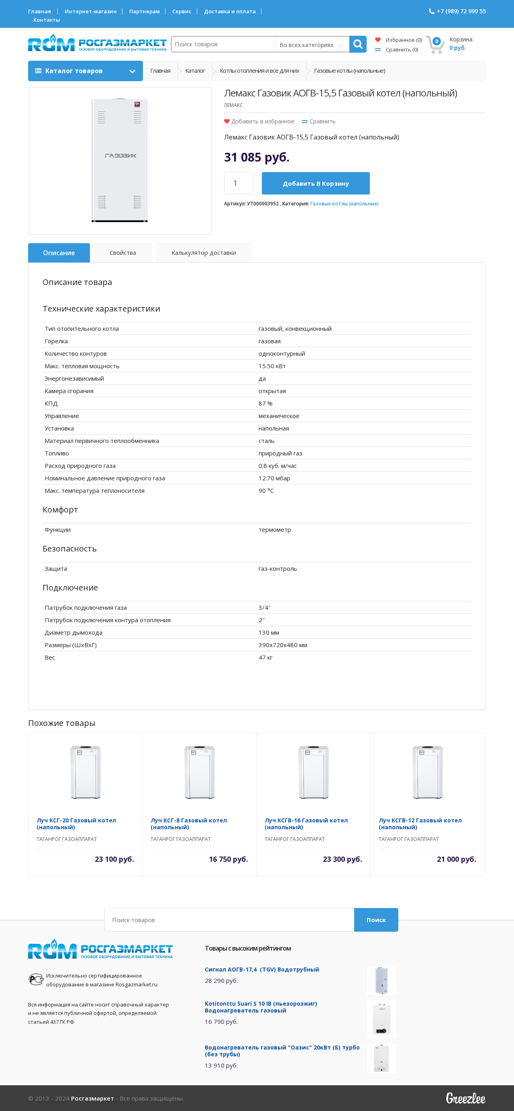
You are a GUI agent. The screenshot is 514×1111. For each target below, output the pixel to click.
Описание (59, 252)
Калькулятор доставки (203, 252)
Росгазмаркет (92, 1098)
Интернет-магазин (91, 11)
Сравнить (401, 49)
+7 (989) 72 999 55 (461, 11)
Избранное (403, 39)
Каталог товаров (74, 70)
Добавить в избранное (262, 121)
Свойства (123, 252)
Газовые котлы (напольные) (344, 203)
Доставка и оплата (230, 11)
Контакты (46, 20)
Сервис (182, 11)
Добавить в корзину (316, 183)
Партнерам (144, 11)
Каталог (195, 70)
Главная (39, 11)
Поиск (376, 920)
